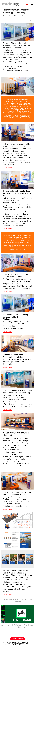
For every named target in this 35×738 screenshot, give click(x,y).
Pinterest (20, 643)
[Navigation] (32, 4)
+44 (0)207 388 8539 (16, 642)
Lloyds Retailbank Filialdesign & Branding (17, 626)
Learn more (7, 74)
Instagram (25, 643)
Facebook (14, 643)
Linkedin (9, 643)
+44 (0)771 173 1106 (26, 642)
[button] (27, 4)
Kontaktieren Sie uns (17, 638)
